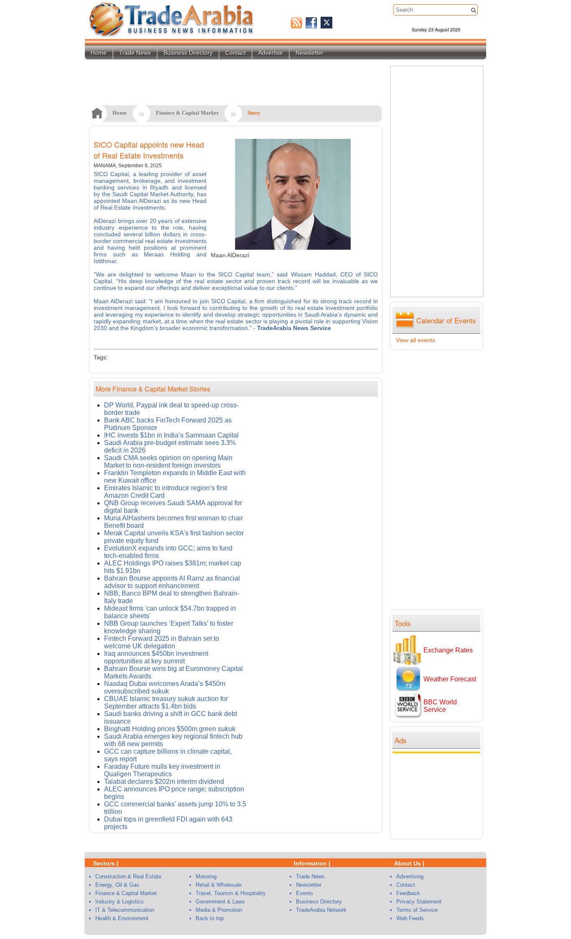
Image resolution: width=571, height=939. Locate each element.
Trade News (135, 52)
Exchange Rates (448, 650)
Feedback (408, 893)
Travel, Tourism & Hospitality (231, 893)
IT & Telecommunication (124, 910)
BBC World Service (440, 705)
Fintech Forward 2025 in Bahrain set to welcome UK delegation (161, 642)
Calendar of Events (446, 320)
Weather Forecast (449, 679)
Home (99, 52)
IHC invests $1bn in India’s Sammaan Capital (171, 435)
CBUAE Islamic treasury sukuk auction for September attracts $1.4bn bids (166, 702)
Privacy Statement (418, 901)
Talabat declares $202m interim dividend (164, 781)
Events (304, 893)
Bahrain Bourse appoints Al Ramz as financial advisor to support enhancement (172, 582)
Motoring (206, 876)
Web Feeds (410, 918)
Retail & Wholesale (219, 885)
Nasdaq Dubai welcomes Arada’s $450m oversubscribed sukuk (164, 687)
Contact (235, 52)
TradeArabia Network (321, 910)
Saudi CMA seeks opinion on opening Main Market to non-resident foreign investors (168, 461)
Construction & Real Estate (128, 876)
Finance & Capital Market (187, 113)
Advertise (270, 52)
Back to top (210, 918)
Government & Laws (220, 901)
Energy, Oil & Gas (117, 885)
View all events (415, 340)
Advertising (409, 876)
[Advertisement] (438, 795)
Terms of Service (417, 910)
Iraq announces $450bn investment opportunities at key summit (156, 657)
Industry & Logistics (119, 901)
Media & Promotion (219, 910)
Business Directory (188, 52)
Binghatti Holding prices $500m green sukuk (169, 728)
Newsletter (310, 52)
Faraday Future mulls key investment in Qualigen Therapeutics (162, 770)
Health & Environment (121, 918)
